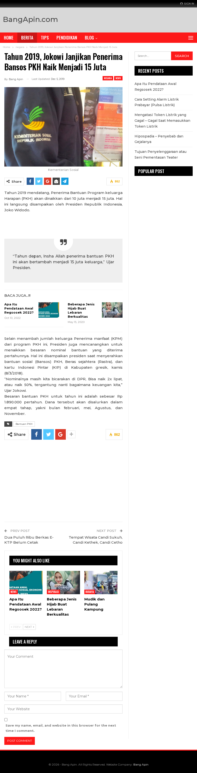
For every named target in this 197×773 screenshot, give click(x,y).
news (118, 78)
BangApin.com (30, 19)
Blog (89, 37)
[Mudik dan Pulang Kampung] (100, 582)
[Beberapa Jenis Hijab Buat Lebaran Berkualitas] (112, 310)
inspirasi (53, 592)
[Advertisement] (138, 19)
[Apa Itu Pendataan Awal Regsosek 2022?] (48, 310)
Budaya (90, 592)
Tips (45, 37)
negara (108, 78)
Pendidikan (66, 37)
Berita (27, 37)
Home (8, 37)
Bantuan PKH (24, 423)
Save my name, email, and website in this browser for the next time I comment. (61, 728)
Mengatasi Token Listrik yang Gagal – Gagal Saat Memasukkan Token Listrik (162, 121)
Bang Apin (140, 764)
